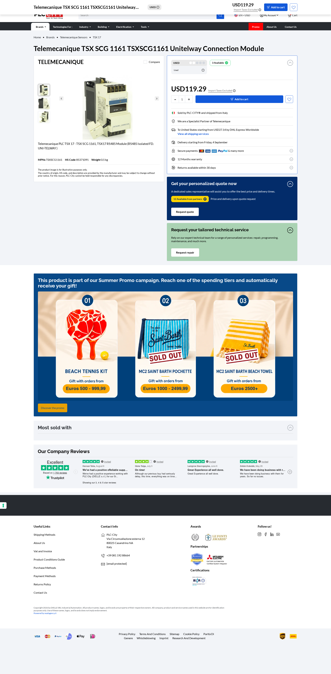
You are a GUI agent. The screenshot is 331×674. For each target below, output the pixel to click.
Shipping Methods (44, 534)
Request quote (185, 211)
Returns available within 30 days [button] (197, 167)
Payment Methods (45, 576)
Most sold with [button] (55, 427)
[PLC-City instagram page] (259, 534)
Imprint (163, 638)
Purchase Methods (45, 567)
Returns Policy (42, 584)
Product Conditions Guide (49, 559)
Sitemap (174, 634)
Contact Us (40, 592)
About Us (39, 542)
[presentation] (61, 98)
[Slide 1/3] (116, 103)
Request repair (185, 252)
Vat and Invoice (43, 551)
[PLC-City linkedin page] (272, 534)
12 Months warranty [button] (190, 159)
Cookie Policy (191, 634)
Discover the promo (52, 407)
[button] (290, 67)
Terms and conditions (152, 634)
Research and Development (188, 638)
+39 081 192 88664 (118, 555)
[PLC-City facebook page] (265, 534)
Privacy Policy (127, 634)
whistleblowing (146, 638)
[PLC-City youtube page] (278, 534)
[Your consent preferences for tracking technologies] (3, 505)
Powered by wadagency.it (45, 613)
